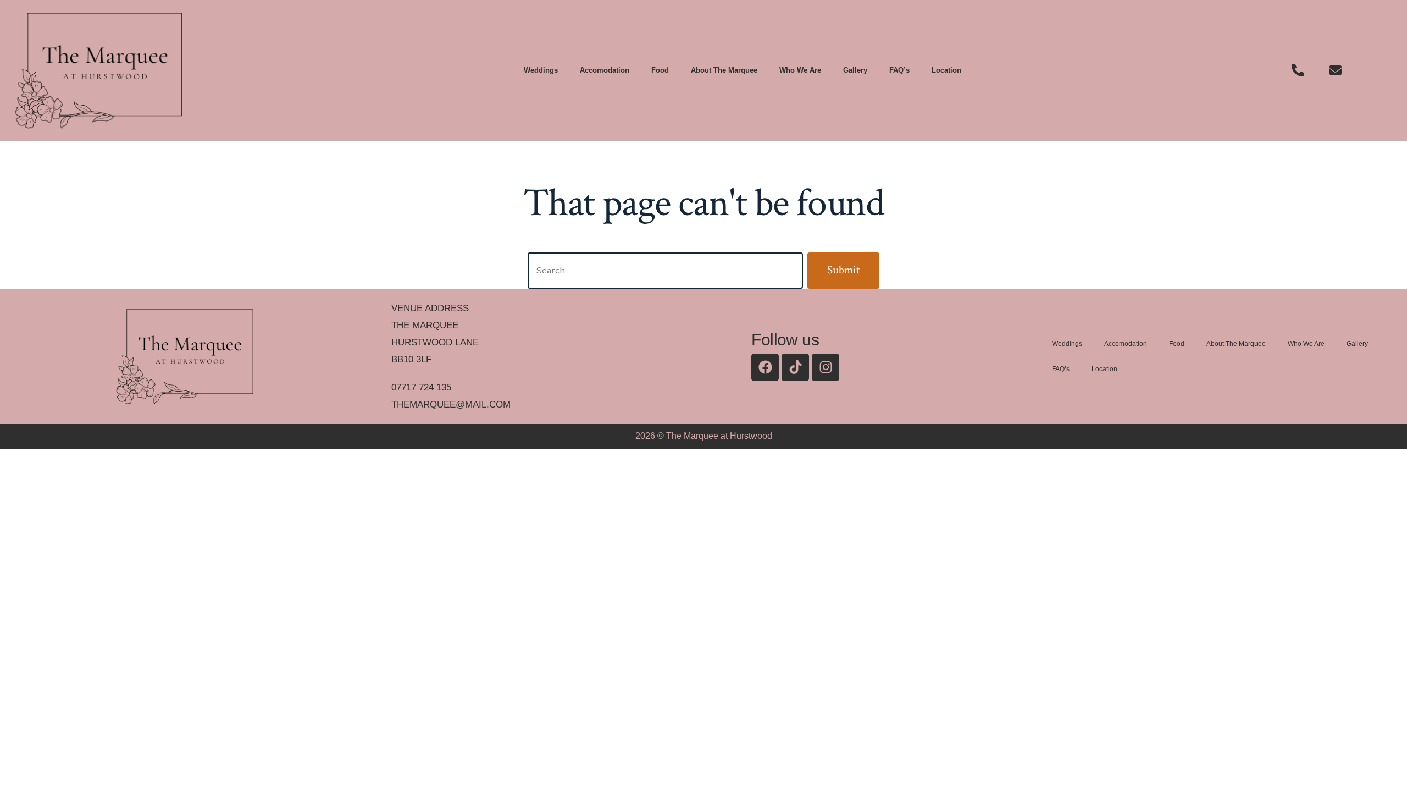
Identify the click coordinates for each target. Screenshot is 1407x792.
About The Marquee (724, 70)
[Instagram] (825, 367)
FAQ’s (899, 70)
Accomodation (604, 70)
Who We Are (800, 70)
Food (660, 70)
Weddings (541, 70)
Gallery (855, 70)
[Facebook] (765, 367)
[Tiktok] (795, 367)
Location (946, 70)
